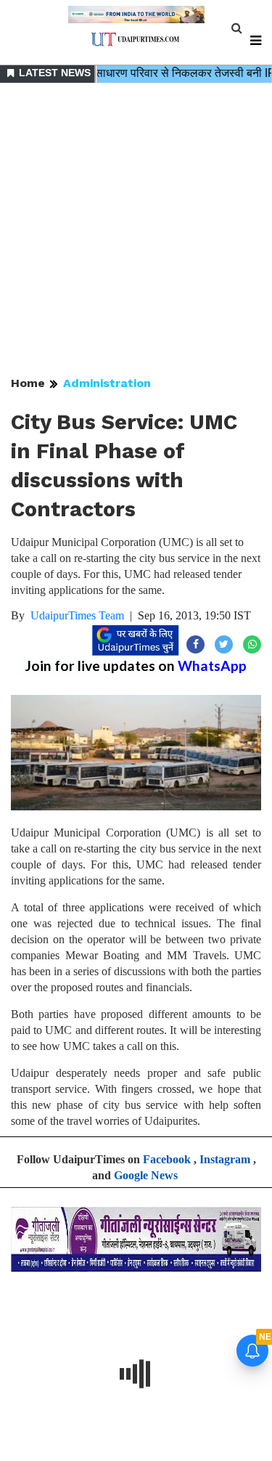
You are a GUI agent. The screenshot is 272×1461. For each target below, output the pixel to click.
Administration (107, 383)
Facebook (167, 1159)
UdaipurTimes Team (77, 615)
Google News (146, 1175)
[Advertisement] (136, 230)
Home (28, 383)
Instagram (224, 1159)
